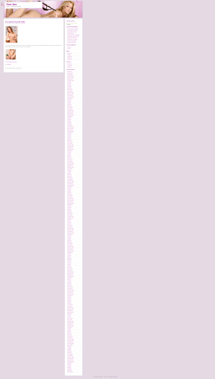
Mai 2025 (69, 85)
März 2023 (69, 123)
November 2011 (70, 309)
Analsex (68, 54)
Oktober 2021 (70, 147)
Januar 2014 (69, 270)
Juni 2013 (69, 280)
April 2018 (69, 210)
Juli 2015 (69, 253)
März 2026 (69, 71)
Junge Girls (69, 65)
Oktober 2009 (70, 342)
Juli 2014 (69, 261)
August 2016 (69, 234)
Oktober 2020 (70, 165)
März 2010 (69, 334)
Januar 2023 (69, 125)
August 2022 (69, 132)
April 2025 (69, 86)
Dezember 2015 (70, 246)
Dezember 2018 (70, 198)
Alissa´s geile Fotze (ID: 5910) (73, 36)
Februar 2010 (70, 336)
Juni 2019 (69, 189)
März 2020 (69, 176)
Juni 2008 (69, 365)
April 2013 (69, 283)
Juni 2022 (69, 135)
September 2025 (70, 80)
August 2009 (69, 345)
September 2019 (70, 185)
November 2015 (70, 247)
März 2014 (69, 267)
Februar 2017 (70, 225)
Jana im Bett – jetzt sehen (72, 39)
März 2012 (69, 303)
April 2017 (69, 222)
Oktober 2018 (70, 201)
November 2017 (70, 218)
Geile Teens (69, 63)
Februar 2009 (70, 354)
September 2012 (70, 294)
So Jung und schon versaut (72, 28)
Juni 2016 (69, 237)
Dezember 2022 (70, 126)
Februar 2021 (70, 159)
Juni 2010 (69, 330)
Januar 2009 (69, 355)
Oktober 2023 (70, 113)
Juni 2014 (69, 262)
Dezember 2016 (70, 228)
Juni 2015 (69, 255)
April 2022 (69, 138)
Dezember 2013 (70, 271)
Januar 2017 (69, 227)
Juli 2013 (69, 279)
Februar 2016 (70, 243)
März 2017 (69, 224)
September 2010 (70, 325)
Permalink (9, 64)
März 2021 (69, 158)
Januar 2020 (69, 179)
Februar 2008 (70, 371)
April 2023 (69, 122)
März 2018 (69, 212)
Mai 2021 (69, 155)
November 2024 (70, 94)
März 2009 (69, 352)
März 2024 (69, 106)
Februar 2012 (70, 304)
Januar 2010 (69, 337)
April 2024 (69, 104)
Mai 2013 (69, 282)
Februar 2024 (70, 107)
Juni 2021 (69, 153)
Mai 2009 (69, 349)
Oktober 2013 (70, 274)
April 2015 (69, 258)
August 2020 (69, 168)
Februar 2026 (70, 73)
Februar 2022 (70, 141)
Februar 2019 (70, 195)
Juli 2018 (69, 206)
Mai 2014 (69, 264)
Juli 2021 (69, 152)
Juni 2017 (69, 219)
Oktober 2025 (70, 79)
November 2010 (70, 322)
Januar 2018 (69, 215)
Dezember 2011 (70, 307)
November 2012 (70, 291)
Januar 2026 (69, 74)
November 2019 (70, 182)
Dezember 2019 (70, 180)
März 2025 (69, 88)
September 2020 (70, 167)
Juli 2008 (69, 364)
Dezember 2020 (70, 162)
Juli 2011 (69, 315)
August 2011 (69, 313)
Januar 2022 (69, 143)
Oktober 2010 (70, 324)
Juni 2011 (69, 316)
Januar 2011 (69, 319)
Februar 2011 (70, 318)
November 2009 (70, 340)
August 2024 (69, 98)
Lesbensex (69, 57)
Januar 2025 (69, 91)
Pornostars (69, 59)
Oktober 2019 (70, 183)
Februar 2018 (70, 213)
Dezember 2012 (70, 289)
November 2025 (70, 77)
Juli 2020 (69, 170)
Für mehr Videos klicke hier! (11, 61)
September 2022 (70, 131)
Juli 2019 (69, 188)
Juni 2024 (69, 101)
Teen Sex (11, 4)
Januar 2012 (69, 306)
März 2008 (69, 370)
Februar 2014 (70, 268)
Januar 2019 (69, 197)
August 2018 (69, 204)
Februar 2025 (70, 89)
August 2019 (69, 186)
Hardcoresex (69, 56)
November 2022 (70, 128)
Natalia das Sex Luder (71, 42)
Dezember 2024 (70, 92)
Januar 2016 (69, 244)
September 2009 (70, 343)
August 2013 (69, 277)
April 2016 (69, 240)
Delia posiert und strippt (72, 31)
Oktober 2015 (70, 249)
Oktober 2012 (70, 292)
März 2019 (69, 194)
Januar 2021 (69, 161)
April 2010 (69, 333)
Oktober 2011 (70, 310)
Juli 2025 (69, 82)
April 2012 (69, 301)
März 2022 (69, 140)
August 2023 (69, 116)
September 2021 (70, 149)
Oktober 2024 (70, 95)
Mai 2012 (69, 300)
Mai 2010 (69, 331)
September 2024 (70, 97)
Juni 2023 (69, 119)
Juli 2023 (69, 117)
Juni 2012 (69, 298)
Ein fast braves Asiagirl (71, 40)
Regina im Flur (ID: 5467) (72, 37)
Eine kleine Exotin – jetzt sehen (73, 34)
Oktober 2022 (70, 129)
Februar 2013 (70, 286)
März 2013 (69, 285)
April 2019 (69, 192)
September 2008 (70, 361)
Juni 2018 (69, 207)
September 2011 (70, 312)
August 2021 (69, 150)
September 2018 (70, 203)
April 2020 (69, 174)
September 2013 (70, 276)
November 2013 (70, 273)
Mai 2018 (69, 209)
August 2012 (69, 295)
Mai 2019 (69, 191)
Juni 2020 (69, 171)
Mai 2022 (69, 137)
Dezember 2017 (70, 216)
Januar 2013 (69, 288)
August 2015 (69, 252)
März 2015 (69, 259)
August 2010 (69, 327)
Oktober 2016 (70, 231)
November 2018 (70, 200)
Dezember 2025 (70, 76)
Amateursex (69, 53)
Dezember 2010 (70, 321)
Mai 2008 (69, 367)
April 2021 (69, 156)
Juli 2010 (69, 328)
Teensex (69, 48)
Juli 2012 (69, 297)
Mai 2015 (69, 256)
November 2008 (70, 358)
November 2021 (70, 146)
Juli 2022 (69, 134)
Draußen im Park (70, 33)
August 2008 (69, 362)
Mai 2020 (69, 173)
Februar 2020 (70, 177)
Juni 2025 (69, 83)
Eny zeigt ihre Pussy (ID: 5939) (15, 22)
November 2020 (70, 164)
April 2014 (69, 265)
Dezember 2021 (70, 144)
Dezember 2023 (70, 110)
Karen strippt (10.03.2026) (72, 30)
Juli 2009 (69, 346)
